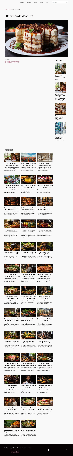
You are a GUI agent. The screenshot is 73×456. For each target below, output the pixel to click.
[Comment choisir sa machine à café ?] (45, 335)
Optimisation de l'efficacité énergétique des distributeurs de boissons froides (59, 137)
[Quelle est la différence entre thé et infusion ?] (45, 224)
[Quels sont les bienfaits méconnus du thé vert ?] (60, 68)
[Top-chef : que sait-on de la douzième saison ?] (12, 201)
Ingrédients (29, 2)
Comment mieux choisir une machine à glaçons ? (12, 319)
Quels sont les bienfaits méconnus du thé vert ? (60, 77)
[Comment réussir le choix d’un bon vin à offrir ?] (45, 201)
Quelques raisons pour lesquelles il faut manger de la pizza (45, 276)
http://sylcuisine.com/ (15, 450)
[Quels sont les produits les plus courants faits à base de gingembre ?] (28, 246)
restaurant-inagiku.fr (15, 451)
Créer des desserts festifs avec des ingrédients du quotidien (60, 117)
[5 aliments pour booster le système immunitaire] (12, 424)
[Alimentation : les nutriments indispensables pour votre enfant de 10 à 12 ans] (45, 290)
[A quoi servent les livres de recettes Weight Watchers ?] (28, 335)
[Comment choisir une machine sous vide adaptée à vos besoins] (12, 179)
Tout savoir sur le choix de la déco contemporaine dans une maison (44, 321)
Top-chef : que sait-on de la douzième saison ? (12, 208)
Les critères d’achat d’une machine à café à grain (28, 365)
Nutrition (22, 2)
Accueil (6, 9)
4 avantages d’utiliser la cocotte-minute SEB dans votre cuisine (11, 253)
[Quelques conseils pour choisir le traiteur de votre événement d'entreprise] (28, 290)
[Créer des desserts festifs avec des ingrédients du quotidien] (60, 109)
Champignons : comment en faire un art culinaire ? (12, 276)
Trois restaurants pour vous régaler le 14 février (45, 387)
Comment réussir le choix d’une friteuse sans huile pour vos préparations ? (11, 232)
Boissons (41, 2)
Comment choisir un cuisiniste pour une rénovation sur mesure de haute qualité (44, 166)
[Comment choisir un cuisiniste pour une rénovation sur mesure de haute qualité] (45, 157)
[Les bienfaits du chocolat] (12, 379)
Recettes (35, 2)
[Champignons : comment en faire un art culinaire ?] (12, 268)
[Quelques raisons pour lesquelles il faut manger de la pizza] (45, 268)
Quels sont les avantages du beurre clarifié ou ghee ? (28, 187)
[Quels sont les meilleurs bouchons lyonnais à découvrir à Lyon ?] (28, 201)
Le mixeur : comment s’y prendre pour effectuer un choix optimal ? (12, 343)
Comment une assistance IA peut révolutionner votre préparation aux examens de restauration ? (60, 97)
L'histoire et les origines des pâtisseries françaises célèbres (45, 187)
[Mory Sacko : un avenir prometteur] (28, 379)
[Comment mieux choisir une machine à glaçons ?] (12, 313)
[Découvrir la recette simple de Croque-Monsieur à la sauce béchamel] (12, 290)
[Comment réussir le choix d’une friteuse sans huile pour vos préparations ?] (12, 224)
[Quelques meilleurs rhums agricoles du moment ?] (45, 246)
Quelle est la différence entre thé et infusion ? (44, 231)
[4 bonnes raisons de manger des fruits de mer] (12, 357)
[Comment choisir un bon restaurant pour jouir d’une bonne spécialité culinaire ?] (45, 357)
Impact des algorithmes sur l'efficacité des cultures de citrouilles (28, 165)
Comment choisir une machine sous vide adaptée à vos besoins (12, 187)
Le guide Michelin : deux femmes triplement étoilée (12, 409)
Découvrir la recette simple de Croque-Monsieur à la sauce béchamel (11, 299)
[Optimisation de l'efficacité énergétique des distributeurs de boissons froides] (60, 128)
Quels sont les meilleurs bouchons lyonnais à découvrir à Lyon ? (28, 209)
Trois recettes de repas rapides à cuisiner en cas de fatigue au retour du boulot (28, 432)
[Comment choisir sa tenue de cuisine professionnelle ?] (28, 268)
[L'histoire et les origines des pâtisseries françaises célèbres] (45, 179)
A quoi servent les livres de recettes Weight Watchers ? (28, 342)
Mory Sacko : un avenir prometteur (28, 386)
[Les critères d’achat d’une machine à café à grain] (28, 357)
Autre (47, 2)
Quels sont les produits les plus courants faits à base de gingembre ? (28, 253)
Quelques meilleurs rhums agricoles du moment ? (44, 253)
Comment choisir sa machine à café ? (44, 342)
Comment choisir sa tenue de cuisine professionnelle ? (28, 276)
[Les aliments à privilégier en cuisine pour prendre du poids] (28, 313)
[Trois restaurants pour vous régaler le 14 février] (45, 379)
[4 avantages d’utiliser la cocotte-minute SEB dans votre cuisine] (12, 246)
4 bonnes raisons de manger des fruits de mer (11, 365)
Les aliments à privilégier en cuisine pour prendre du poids (28, 320)
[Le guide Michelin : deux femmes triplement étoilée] (12, 401)
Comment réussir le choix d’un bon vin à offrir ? (44, 209)
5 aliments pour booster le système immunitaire (11, 431)
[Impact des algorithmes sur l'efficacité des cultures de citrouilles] (28, 157)
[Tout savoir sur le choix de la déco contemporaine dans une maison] (45, 313)
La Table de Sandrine (15, 452)
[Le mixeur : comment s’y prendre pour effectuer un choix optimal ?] (12, 335)
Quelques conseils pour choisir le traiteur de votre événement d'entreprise (28, 299)
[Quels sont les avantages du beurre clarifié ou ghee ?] (28, 179)
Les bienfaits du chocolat (12, 386)
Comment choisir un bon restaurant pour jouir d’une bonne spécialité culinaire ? (44, 366)
